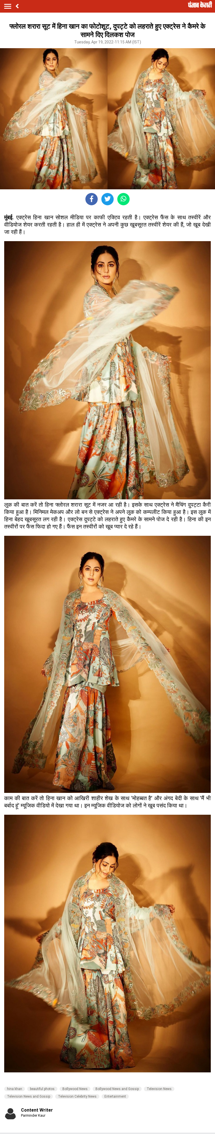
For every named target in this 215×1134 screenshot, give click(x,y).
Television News (159, 1089)
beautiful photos (42, 1089)
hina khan (14, 1089)
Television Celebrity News (77, 1096)
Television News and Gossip (28, 1096)
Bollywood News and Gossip (117, 1089)
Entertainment (115, 1096)
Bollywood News (75, 1089)
